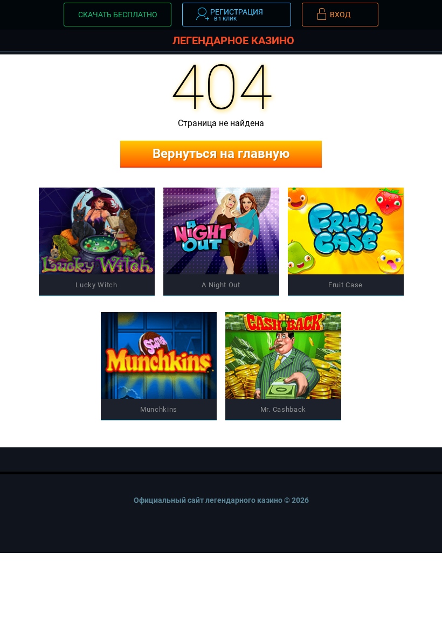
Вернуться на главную (221, 153)
